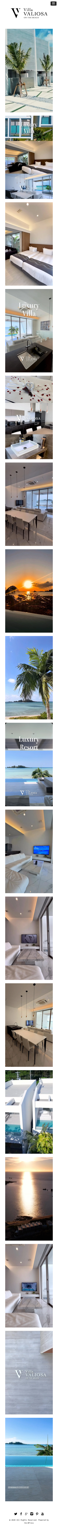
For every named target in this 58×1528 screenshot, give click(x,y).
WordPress (29, 1523)
